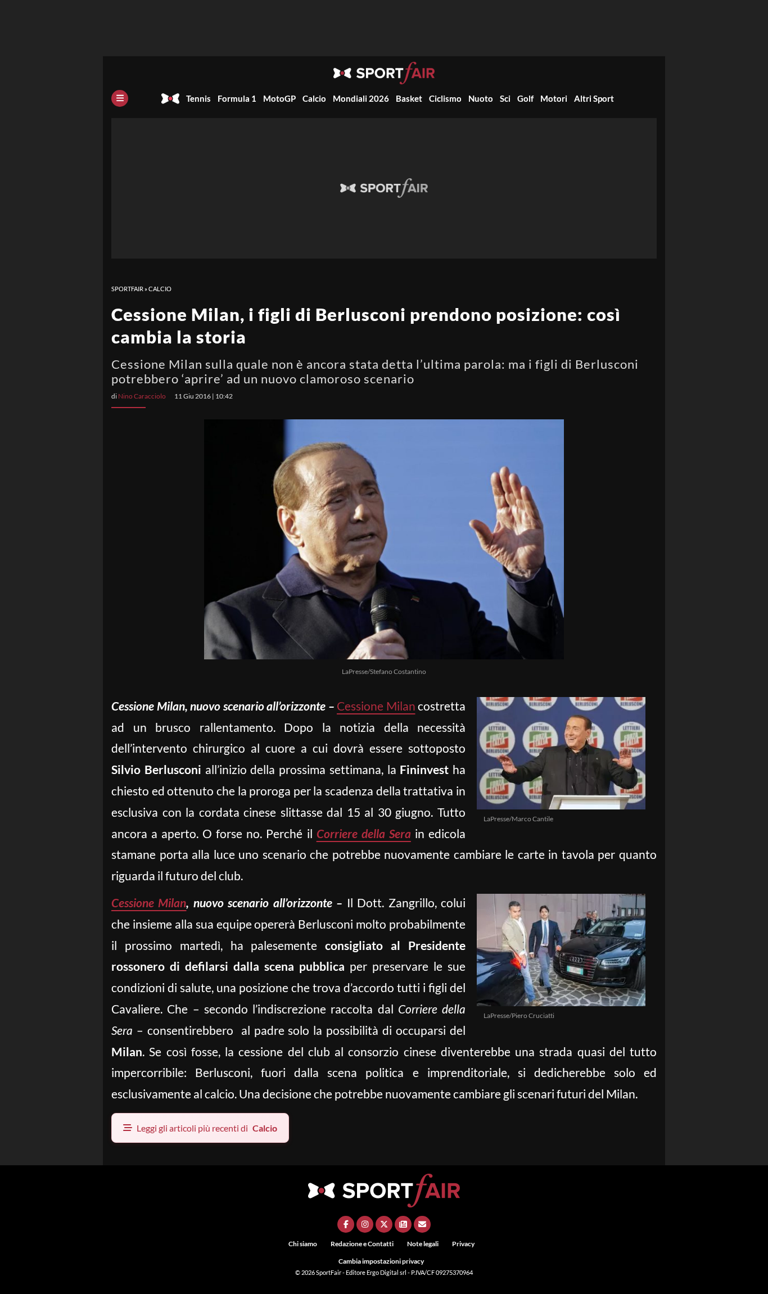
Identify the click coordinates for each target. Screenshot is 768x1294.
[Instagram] (364, 1224)
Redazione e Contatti (362, 1243)
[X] (384, 1224)
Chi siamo (302, 1243)
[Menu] (119, 98)
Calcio (314, 98)
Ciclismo (445, 98)
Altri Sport (594, 98)
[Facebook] (345, 1224)
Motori (553, 98)
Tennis (198, 98)
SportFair (127, 288)
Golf (525, 98)
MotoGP (279, 98)
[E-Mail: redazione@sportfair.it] (422, 1224)
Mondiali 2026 (361, 98)
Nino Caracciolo (142, 396)
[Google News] (403, 1224)
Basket (409, 98)
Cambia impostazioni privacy (381, 1261)
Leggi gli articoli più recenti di (207, 1128)
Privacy (463, 1243)
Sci (505, 98)
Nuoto (480, 98)
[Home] (170, 98)
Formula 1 (237, 98)
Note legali (423, 1243)
